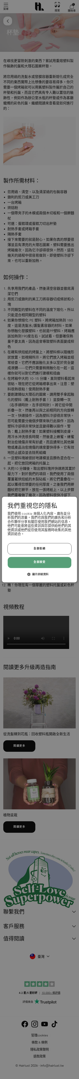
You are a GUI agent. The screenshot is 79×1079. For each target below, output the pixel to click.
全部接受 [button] (39, 562)
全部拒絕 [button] (39, 548)
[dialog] (39, 539)
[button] (40, 574)
